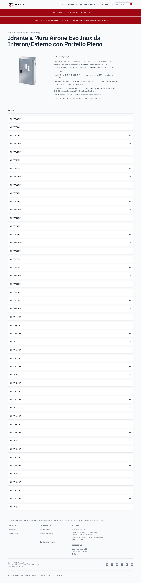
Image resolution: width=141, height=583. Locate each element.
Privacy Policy (45, 530)
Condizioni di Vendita (48, 542)
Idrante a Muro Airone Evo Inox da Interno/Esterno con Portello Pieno (80, 520)
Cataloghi (22, 520)
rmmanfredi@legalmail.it (96, 537)
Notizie (79, 4)
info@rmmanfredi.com (79, 537)
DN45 (45, 32)
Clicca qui (59, 575)
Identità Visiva (13, 534)
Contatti (100, 4)
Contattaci (12, 530)
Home (61, 4)
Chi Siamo (109, 4)
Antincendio (13, 32)
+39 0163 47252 (77, 539)
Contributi (43, 538)
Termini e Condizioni (47, 534)
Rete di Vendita (89, 4)
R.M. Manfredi (12, 520)
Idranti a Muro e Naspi (30, 32)
